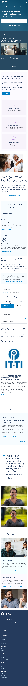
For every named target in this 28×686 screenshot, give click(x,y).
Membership (3, 643)
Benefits (2, 641)
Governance (3, 666)
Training (2, 655)
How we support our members (14, 21)
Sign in (18, 2)
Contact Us (3, 675)
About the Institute (5, 664)
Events (2, 650)
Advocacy (3, 639)
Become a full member (7, 306)
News (2, 648)
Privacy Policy (4, 677)
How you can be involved (14, 25)
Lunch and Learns (4, 659)
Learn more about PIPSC (14, 195)
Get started (14, 622)
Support (2, 637)
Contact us (5, 292)
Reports (2, 668)
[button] (12, 66)
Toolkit (2, 657)
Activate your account (15, 627)
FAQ (2, 673)
